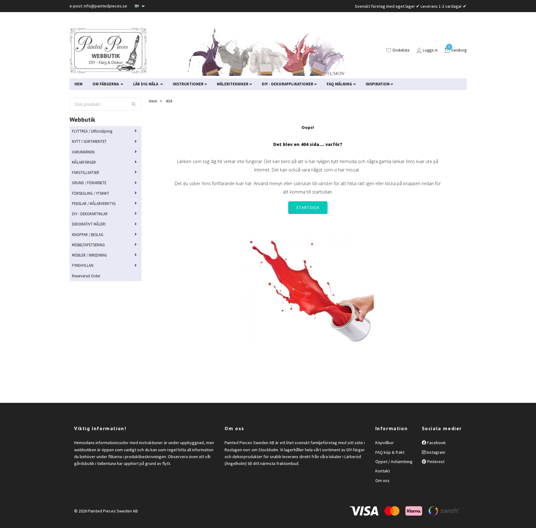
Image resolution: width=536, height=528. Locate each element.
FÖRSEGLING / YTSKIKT (90, 193)
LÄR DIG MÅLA (146, 83)
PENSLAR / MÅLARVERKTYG (94, 203)
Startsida (307, 207)
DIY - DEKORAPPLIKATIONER (287, 83)
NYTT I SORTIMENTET (89, 141)
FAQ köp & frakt (389, 452)
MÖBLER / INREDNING (89, 255)
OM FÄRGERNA (106, 83)
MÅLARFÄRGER (84, 162)
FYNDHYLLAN (82, 265)
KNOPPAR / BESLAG (87, 234)
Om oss (382, 480)
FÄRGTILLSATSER (85, 172)
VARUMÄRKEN (83, 151)
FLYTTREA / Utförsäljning (92, 131)
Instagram (435, 452)
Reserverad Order (86, 275)
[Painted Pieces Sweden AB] (108, 50)
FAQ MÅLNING (339, 83)
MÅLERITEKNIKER (232, 83)
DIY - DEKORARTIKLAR (90, 213)
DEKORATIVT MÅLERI (88, 223)
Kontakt (382, 471)
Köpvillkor (384, 442)
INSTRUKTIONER (188, 83)
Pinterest (435, 461)
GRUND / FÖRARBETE (89, 182)
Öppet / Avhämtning (394, 461)
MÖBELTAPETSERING (88, 244)
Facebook (436, 442)
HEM (78, 83)
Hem (153, 101)
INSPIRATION (378, 83)
